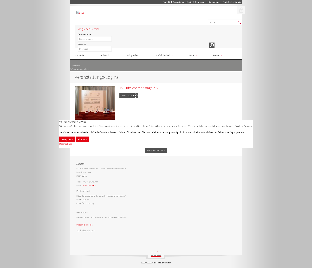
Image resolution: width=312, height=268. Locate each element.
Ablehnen (82, 139)
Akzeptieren (67, 139)
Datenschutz (65, 143)
